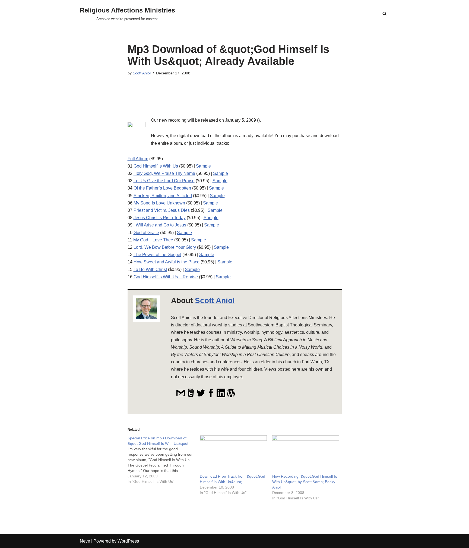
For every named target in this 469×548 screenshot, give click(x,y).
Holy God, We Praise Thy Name (164, 173)
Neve (85, 541)
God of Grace (146, 232)
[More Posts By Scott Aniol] (231, 396)
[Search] (384, 13)
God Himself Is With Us (156, 166)
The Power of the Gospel (157, 254)
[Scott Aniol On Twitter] (201, 396)
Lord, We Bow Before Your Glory (165, 247)
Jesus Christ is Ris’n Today (160, 217)
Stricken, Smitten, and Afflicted (163, 195)
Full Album (138, 158)
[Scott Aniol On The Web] (190, 396)
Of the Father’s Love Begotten (162, 188)
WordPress (128, 541)
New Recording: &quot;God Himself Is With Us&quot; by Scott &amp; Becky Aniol (304, 481)
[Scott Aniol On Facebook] (211, 396)
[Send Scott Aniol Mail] (180, 396)
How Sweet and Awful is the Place (166, 262)
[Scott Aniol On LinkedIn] (221, 396)
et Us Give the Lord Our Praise (165, 180)
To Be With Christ (150, 269)
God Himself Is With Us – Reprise (166, 277)
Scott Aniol (142, 73)
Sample (203, 166)
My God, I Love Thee (153, 240)
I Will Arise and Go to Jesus (160, 225)
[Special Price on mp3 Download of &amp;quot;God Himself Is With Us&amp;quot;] (164, 459)
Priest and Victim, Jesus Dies (162, 210)
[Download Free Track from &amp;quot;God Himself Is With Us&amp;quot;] (233, 454)
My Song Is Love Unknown (159, 203)
